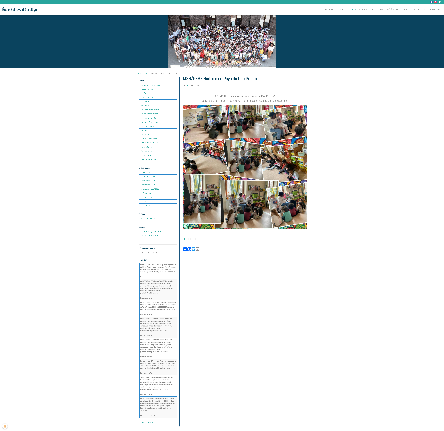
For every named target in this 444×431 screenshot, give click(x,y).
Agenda (362, 9)
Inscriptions (145, 105)
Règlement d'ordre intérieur (150, 122)
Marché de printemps (432, 9)
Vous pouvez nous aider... (149, 151)
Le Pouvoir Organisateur (149, 118)
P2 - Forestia (145, 93)
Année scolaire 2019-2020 (150, 180)
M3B (185, 239)
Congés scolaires (147, 240)
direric (188, 85)
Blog (352, 9)
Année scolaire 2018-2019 (150, 185)
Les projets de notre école (150, 110)
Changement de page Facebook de (152, 85)
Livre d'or (416, 9)
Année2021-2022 (147, 172)
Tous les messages (147, 422)
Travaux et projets (147, 147)
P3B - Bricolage (146, 101)
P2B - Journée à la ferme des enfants (394, 9)
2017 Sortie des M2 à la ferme (151, 197)
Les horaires (145, 134)
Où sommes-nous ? (147, 97)
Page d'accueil (330, 9)
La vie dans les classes (149, 139)
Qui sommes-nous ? (147, 89)
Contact (373, 9)
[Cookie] (5, 426)
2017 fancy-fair (146, 201)
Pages (342, 9)
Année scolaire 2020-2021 (150, 176)
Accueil (139, 73)
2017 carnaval (145, 205)
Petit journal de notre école (150, 143)
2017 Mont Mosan (147, 193)
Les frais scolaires (147, 126)
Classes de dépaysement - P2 (151, 235)
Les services (145, 130)
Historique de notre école (149, 114)
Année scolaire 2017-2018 (150, 189)
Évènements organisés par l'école (152, 231)
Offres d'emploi (146, 155)
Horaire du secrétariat (148, 159)
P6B (193, 239)
